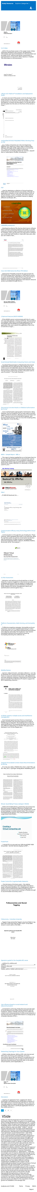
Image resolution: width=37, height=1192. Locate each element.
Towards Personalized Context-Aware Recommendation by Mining (18, 763)
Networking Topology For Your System (12, 1051)
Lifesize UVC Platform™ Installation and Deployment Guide (17, 94)
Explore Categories (21, 3)
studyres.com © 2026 (7, 1186)
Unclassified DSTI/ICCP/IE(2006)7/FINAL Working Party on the (17, 141)
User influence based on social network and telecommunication (14, 1005)
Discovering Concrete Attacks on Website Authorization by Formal (18, 408)
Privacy (27, 1186)
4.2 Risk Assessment (7, 577)
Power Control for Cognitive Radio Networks (14, 881)
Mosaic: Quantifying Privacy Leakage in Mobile (15, 804)
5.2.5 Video (4, 48)
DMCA (34, 1186)
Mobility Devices (6, 670)
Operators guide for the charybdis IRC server (14, 960)
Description (4, 1097)
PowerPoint (4, 842)
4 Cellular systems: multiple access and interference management (16, 716)
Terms (21, 1186)
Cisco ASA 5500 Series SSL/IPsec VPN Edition (14, 271)
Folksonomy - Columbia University (11, 919)
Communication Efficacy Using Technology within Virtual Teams (18, 531)
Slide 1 (3, 492)
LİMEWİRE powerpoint (8, 225)
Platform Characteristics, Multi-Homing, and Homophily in (18, 623)
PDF (2, 188)
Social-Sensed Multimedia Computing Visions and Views (18, 362)
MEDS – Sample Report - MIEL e (10, 454)
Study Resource (7, 3)
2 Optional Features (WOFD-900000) (12, 316)
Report (31, 1189)
